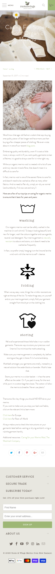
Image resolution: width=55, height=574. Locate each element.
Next (48, 69)
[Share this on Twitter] (11, 453)
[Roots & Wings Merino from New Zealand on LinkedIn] (38, 544)
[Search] (44, 5)
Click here (7, 415)
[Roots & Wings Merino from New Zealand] (27, 5)
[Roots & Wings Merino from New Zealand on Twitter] (11, 544)
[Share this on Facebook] (19, 453)
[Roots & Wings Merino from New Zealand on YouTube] (22, 544)
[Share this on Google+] (35, 453)
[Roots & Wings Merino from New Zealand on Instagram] (33, 544)
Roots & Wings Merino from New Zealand (31, 553)
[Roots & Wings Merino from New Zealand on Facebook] (16, 544)
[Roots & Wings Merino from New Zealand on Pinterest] (27, 544)
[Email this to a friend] (42, 453)
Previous (40, 69)
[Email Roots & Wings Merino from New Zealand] (43, 544)
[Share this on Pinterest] (27, 453)
